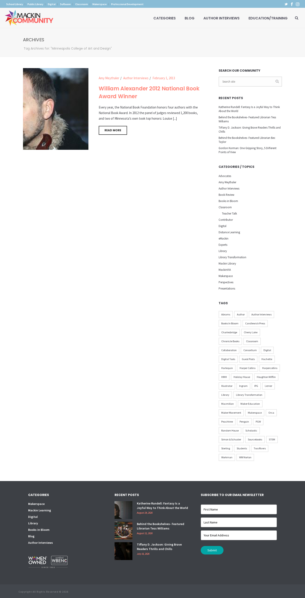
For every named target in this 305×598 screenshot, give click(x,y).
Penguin (244, 421)
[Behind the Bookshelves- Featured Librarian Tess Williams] (123, 531)
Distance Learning (229, 232)
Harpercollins (269, 368)
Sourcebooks (255, 439)
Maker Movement (231, 412)
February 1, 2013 (163, 78)
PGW (258, 421)
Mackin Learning (39, 510)
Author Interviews (221, 18)
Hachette (266, 359)
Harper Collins (247, 368)
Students (242, 448)
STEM (272, 439)
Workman (226, 457)
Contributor (226, 220)
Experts (223, 245)
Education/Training (268, 18)
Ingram (243, 386)
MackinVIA (225, 270)
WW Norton (245, 457)
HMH (224, 377)
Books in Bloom (228, 201)
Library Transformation (232, 257)
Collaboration (229, 350)
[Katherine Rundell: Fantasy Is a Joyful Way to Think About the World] (123, 510)
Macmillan (227, 403)
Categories (164, 18)
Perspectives (226, 282)
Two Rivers (260, 448)
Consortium (250, 350)
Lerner (268, 386)
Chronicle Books (230, 341)
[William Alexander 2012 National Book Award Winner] (55, 108)
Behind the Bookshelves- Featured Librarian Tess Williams (247, 119)
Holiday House (242, 377)
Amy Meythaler (109, 78)
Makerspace (226, 276)
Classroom (225, 207)
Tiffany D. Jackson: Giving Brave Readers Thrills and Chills (250, 129)
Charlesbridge (229, 332)
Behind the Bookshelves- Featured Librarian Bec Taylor (247, 140)
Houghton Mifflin (266, 377)
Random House (230, 430)
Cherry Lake (250, 332)
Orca (271, 412)
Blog (189, 18)
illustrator (226, 386)
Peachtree (227, 421)
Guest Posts (248, 359)
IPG (256, 386)
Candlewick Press (255, 323)
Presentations (227, 288)
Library (223, 251)
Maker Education (250, 403)
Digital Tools (228, 359)
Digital (222, 226)
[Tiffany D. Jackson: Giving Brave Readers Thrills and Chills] (123, 551)
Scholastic (251, 430)
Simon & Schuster (231, 439)
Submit (212, 550)
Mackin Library (227, 263)
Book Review (226, 195)
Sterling (225, 448)
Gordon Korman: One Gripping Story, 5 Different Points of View (247, 150)
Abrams (225, 314)
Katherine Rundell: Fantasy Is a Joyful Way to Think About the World (249, 109)
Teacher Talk (229, 213)
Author (241, 314)
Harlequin (227, 368)
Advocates (225, 176)
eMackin (223, 238)
